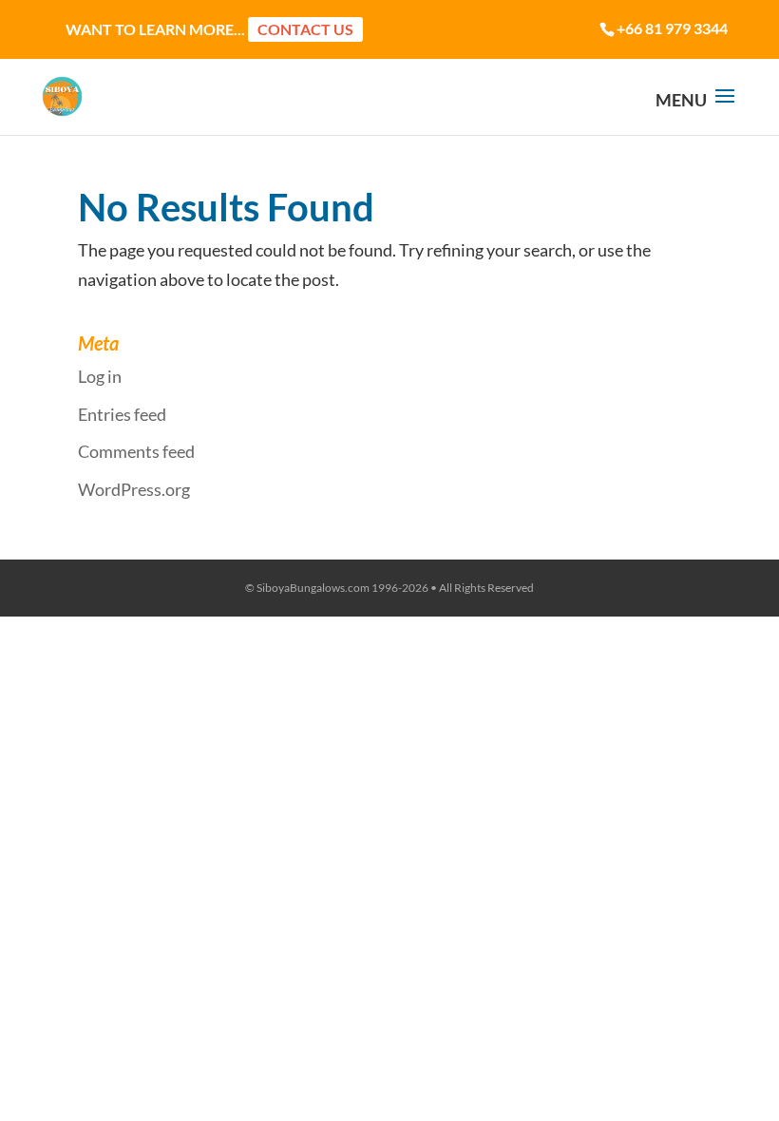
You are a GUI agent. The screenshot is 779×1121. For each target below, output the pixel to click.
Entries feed (122, 414)
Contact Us (305, 29)
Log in (100, 376)
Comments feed (136, 451)
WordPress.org (134, 489)
